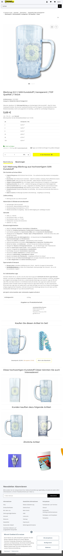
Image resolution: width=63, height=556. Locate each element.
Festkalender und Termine (50, 504)
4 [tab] (33, 83)
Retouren (5, 519)
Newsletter (6, 522)
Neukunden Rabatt (8, 525)
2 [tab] (30, 83)
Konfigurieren (48, 542)
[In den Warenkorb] (4, 23)
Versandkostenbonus (13, 267)
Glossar (45, 507)
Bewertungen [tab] (20, 162)
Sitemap (25, 519)
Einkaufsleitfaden (8, 507)
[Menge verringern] (5, 154)
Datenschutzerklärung (32, 490)
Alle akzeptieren (47, 538)
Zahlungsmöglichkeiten (9, 513)
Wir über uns (6, 510)
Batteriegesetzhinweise (29, 525)
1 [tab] (29, 83)
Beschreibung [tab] (8, 162)
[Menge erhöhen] (28, 154)
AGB (24, 513)
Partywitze (45, 518)
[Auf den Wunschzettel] (56, 27)
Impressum (7, 551)
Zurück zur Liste (8, 12)
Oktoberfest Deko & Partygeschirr (18, 101)
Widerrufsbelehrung (28, 504)
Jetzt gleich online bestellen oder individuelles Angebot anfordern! (21, 292)
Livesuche (25, 516)
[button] (47, 1)
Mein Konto (26, 510)
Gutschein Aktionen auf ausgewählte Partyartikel (10, 528)
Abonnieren (53, 495)
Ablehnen (48, 547)
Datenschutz (15, 551)
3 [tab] (32, 83)
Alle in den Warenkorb (44, 360)
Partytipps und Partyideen (50, 515)
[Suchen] (60, 6)
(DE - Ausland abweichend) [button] (21, 148)
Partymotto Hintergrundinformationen (50, 511)
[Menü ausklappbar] (2, 1)
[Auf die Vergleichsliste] (52, 27)
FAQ (4, 504)
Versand (16, 116)
